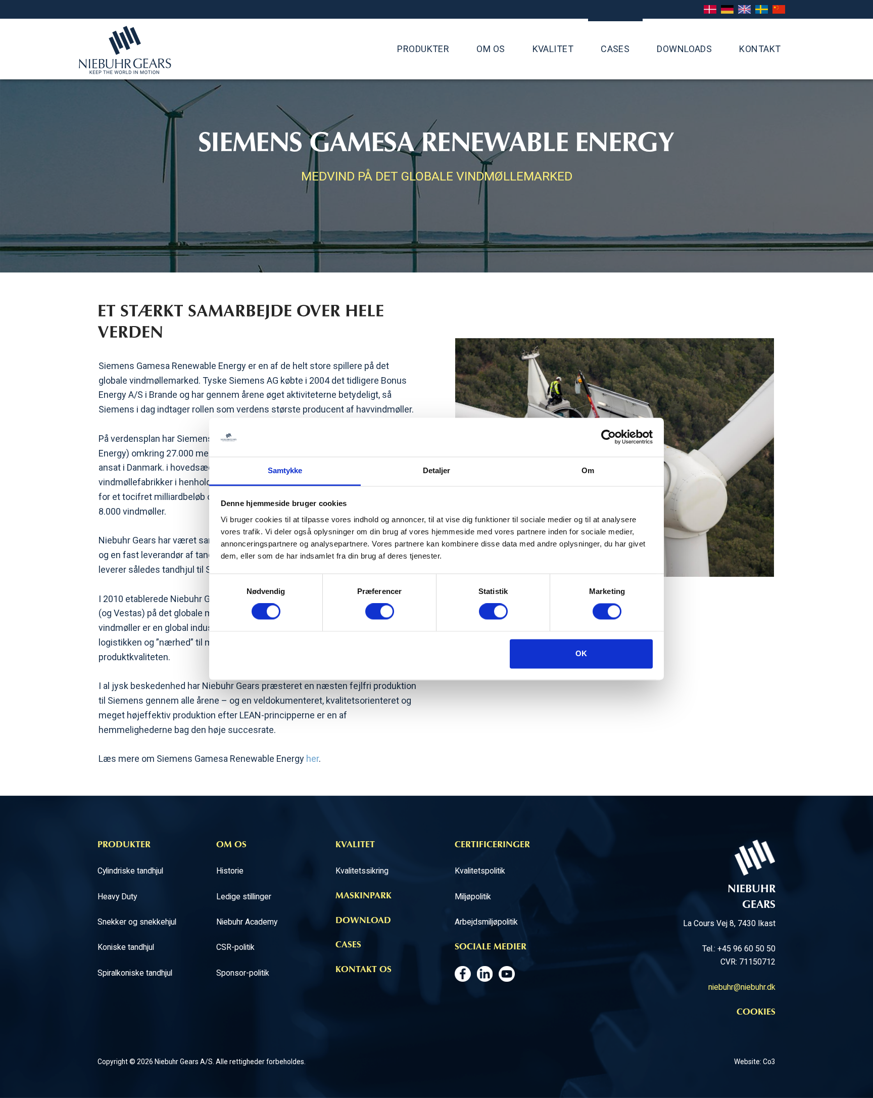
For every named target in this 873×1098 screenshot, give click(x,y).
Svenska (761, 10)
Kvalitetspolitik (480, 871)
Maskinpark (363, 896)
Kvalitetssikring (362, 871)
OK (581, 653)
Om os (490, 48)
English (744, 10)
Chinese (778, 10)
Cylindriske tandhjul (130, 871)
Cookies (756, 1012)
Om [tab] (587, 470)
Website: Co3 (754, 1062)
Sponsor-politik (242, 973)
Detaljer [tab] (437, 470)
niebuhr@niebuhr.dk (741, 987)
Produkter (423, 48)
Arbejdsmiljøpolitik (486, 922)
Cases (615, 48)
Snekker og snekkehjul (137, 922)
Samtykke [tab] (285, 470)
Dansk (710, 10)
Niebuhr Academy (246, 922)
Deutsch (727, 10)
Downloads (684, 48)
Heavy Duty (117, 896)
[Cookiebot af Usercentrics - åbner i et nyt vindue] (608, 437)
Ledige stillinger (243, 896)
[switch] (379, 612)
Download (363, 921)
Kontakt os (363, 970)
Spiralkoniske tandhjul (135, 973)
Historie (230, 871)
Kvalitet (553, 48)
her (312, 758)
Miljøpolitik (473, 896)
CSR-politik (235, 947)
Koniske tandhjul (126, 947)
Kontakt (760, 48)
